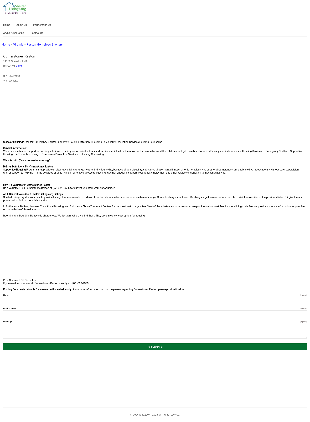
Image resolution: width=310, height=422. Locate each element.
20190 (19, 66)
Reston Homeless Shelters (44, 44)
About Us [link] (21, 24)
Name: (155, 295)
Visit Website (10, 80)
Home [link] (6, 24)
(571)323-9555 (11, 75)
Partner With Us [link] (42, 24)
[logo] (14, 8)
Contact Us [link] (37, 33)
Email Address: (155, 308)
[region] (155, 114)
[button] (155, 346)
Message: (155, 321)
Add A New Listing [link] (13, 33)
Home (6, 44)
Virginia (18, 44)
